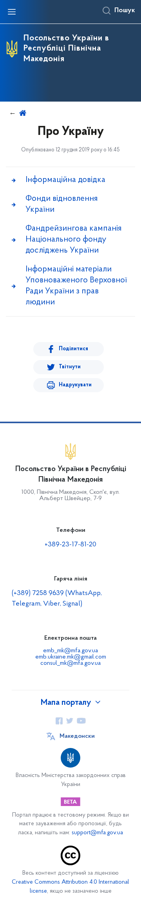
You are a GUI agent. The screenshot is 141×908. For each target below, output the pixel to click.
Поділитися (73, 349)
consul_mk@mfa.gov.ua (70, 663)
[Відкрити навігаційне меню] (12, 12)
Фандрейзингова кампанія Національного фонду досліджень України (73, 239)
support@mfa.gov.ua (97, 833)
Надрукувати (75, 385)
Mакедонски (77, 736)
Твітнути (70, 367)
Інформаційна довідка (65, 179)
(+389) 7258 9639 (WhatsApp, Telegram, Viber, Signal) (57, 599)
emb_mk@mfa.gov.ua (70, 651)
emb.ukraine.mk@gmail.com (70, 657)
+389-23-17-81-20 (70, 544)
